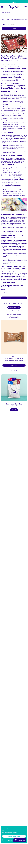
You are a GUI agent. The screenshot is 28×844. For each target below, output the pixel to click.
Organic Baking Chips (14, 307)
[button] (25, 7)
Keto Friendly (14, 317)
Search (14, 410)
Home (2, 19)
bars (25, 220)
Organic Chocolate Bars (14, 311)
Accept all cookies (14, 836)
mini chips (15, 229)
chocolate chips (19, 220)
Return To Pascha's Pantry (14, 298)
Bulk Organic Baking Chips (14, 314)
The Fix (7, 19)
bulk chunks (9, 229)
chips (22, 227)
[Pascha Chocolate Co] (14, 7)
